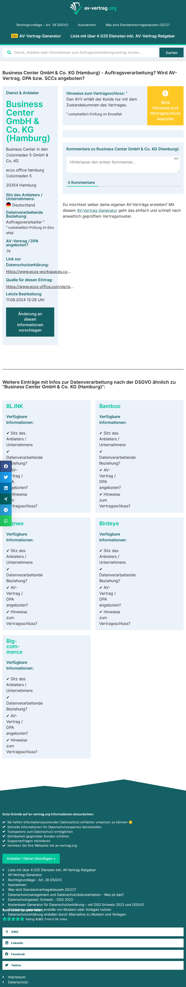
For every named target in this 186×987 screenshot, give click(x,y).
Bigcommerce (14, 646)
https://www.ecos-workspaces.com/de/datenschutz (53, 271)
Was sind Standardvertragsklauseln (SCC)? (138, 25)
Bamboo (109, 406)
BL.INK (14, 406)
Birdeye (109, 523)
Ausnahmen (87, 25)
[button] (93, 931)
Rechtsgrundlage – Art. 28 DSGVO (42, 25)
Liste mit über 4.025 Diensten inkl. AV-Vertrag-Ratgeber (122, 36)
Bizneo (14, 523)
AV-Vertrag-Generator (36, 36)
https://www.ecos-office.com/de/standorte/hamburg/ (55, 286)
